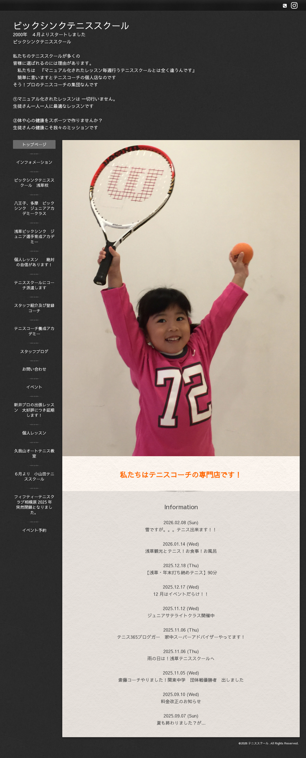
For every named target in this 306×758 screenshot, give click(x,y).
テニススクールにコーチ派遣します (34, 285)
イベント (34, 387)
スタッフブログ (34, 351)
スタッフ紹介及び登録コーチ (34, 307)
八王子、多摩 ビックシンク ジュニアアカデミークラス (34, 208)
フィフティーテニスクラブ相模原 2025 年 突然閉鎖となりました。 (35, 504)
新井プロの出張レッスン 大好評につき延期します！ (34, 410)
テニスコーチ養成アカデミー (34, 331)
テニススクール (258, 743)
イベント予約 (34, 530)
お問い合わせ (34, 369)
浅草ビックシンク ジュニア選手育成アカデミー (34, 236)
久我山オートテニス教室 (34, 453)
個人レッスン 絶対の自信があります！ (34, 262)
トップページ (34, 144)
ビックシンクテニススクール (71, 25)
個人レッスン (36, 433)
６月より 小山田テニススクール (34, 476)
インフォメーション (34, 162)
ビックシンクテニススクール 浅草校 (34, 182)
